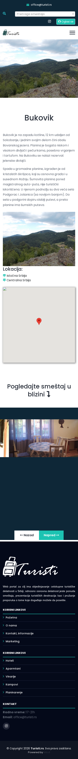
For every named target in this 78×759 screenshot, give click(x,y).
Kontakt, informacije (20, 633)
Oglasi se (67, 21)
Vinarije (11, 676)
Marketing (13, 641)
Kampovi (12, 684)
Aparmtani (13, 668)
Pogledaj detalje (22, 518)
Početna (11, 617)
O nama (11, 625)
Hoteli (10, 661)
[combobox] (45, 14)
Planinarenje (14, 692)
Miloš (47, 752)
